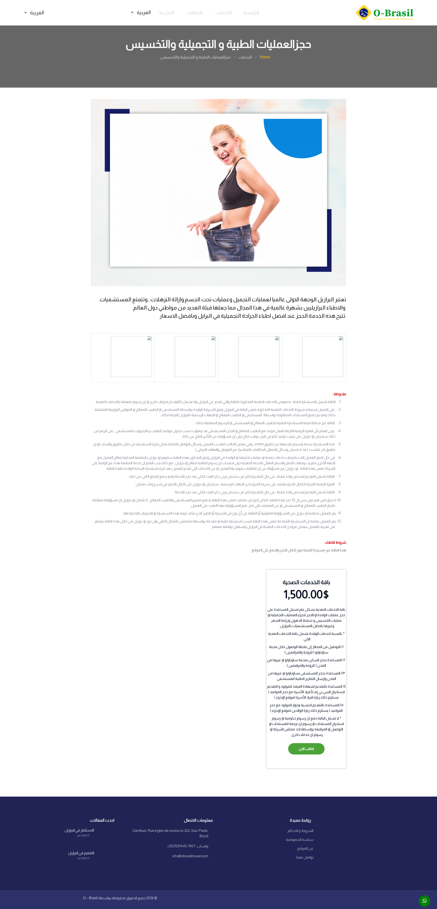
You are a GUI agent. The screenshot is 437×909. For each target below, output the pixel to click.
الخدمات (223, 12)
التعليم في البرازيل (81, 853)
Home (264, 57)
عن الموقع (305, 848)
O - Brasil (90, 898)
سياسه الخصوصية (299, 839)
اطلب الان (306, 749)
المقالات (194, 12)
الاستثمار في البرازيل (79, 830)
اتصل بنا (167, 12)
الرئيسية (251, 12)
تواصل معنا (304, 857)
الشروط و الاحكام (300, 831)
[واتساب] (424, 901)
